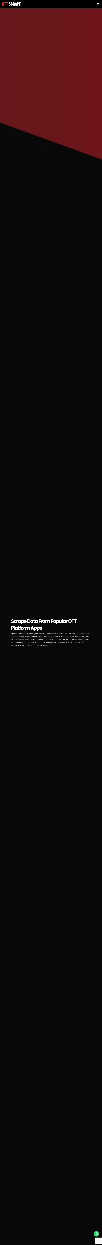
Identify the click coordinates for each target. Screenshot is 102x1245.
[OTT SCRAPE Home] (11, 4)
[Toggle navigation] (98, 4)
